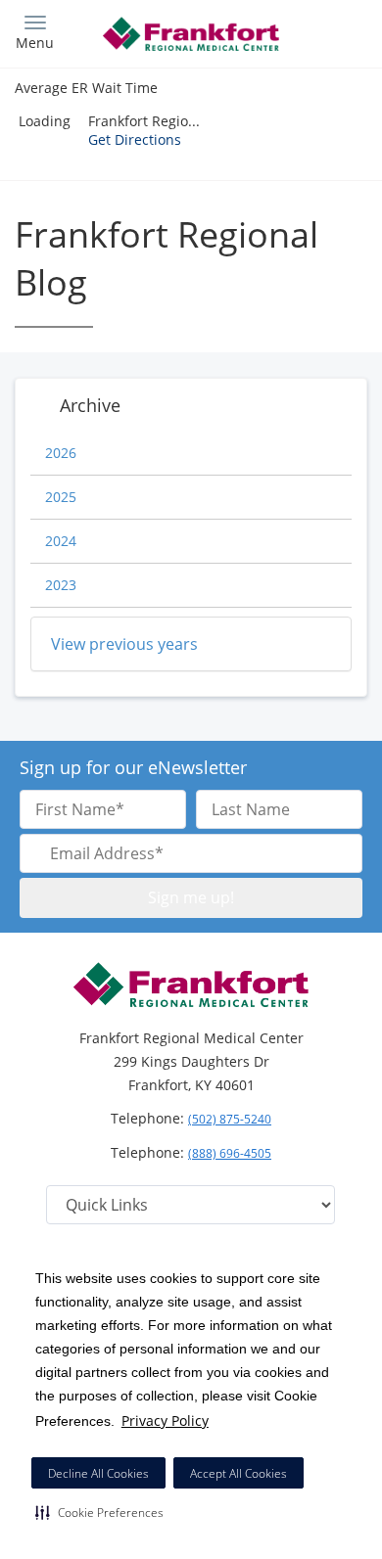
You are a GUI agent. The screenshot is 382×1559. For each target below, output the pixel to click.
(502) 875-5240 (229, 1119)
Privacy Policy (165, 1420)
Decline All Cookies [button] (98, 1473)
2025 (60, 496)
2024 (60, 540)
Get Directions (134, 139)
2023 (60, 584)
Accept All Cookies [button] (238, 1473)
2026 (60, 452)
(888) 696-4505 (229, 1153)
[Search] (323, 32)
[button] (99, 1512)
